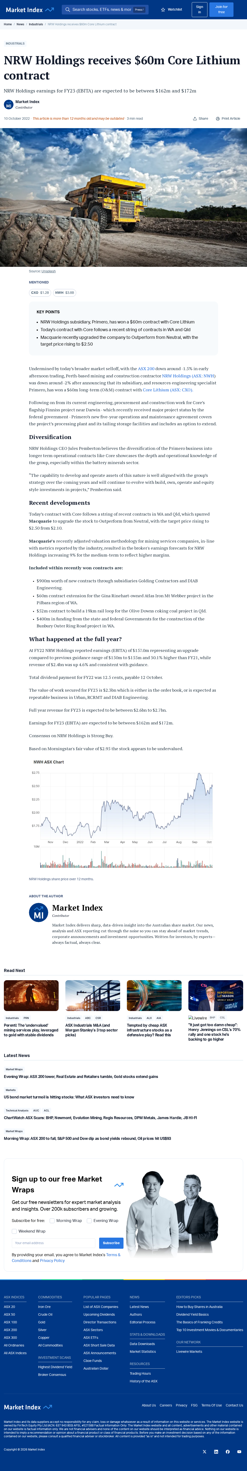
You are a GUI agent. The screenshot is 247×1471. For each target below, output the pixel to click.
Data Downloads (142, 1344)
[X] (204, 1452)
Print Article (231, 118)
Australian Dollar (96, 1368)
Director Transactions (99, 1322)
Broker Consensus (52, 1375)
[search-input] (102, 10)
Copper (43, 1338)
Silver (42, 1330)
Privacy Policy (52, 1261)
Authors (136, 1314)
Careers (166, 1405)
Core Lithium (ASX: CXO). (168, 390)
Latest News (139, 1307)
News (20, 24)
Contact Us (234, 1405)
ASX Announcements (99, 1353)
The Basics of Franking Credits (199, 1322)
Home (8, 24)
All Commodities (50, 1345)
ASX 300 (10, 1338)
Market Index (27, 102)
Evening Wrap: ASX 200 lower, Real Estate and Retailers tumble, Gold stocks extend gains (81, 1077)
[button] (15, 44)
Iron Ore (44, 1307)
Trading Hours (140, 1373)
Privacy (181, 1405)
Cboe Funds (92, 1361)
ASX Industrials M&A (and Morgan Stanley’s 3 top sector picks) (91, 1030)
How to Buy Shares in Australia (199, 1307)
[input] (53, 1243)
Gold (41, 1322)
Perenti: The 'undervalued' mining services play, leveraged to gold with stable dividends (31, 1030)
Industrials (36, 24)
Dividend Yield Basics (192, 1314)
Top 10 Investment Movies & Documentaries (209, 1330)
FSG (194, 1405)
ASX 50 (9, 1314)
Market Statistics (143, 1351)
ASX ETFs (90, 1338)
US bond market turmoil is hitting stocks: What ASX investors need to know (69, 1097)
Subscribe (111, 1243)
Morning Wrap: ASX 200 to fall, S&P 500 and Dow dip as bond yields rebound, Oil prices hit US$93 (87, 1139)
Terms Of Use (211, 1405)
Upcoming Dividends (99, 1314)
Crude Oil (45, 1314)
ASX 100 (10, 1322)
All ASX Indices (15, 1353)
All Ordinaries (14, 1345)
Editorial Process (142, 1322)
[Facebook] (228, 1452)
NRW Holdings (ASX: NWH (188, 376)
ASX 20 (9, 1307)
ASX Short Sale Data (99, 1345)
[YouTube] (239, 1452)
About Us (149, 1405)
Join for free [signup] (221, 9)
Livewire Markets (189, 1351)
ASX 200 (146, 368)
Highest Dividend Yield (55, 1367)
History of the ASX (144, 1381)
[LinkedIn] (216, 1452)
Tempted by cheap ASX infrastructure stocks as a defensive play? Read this (149, 1030)
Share (203, 118)
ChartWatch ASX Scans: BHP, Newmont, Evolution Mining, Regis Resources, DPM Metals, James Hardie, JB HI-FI (100, 1118)
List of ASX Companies (100, 1307)
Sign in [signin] (199, 9)
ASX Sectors (93, 1330)
